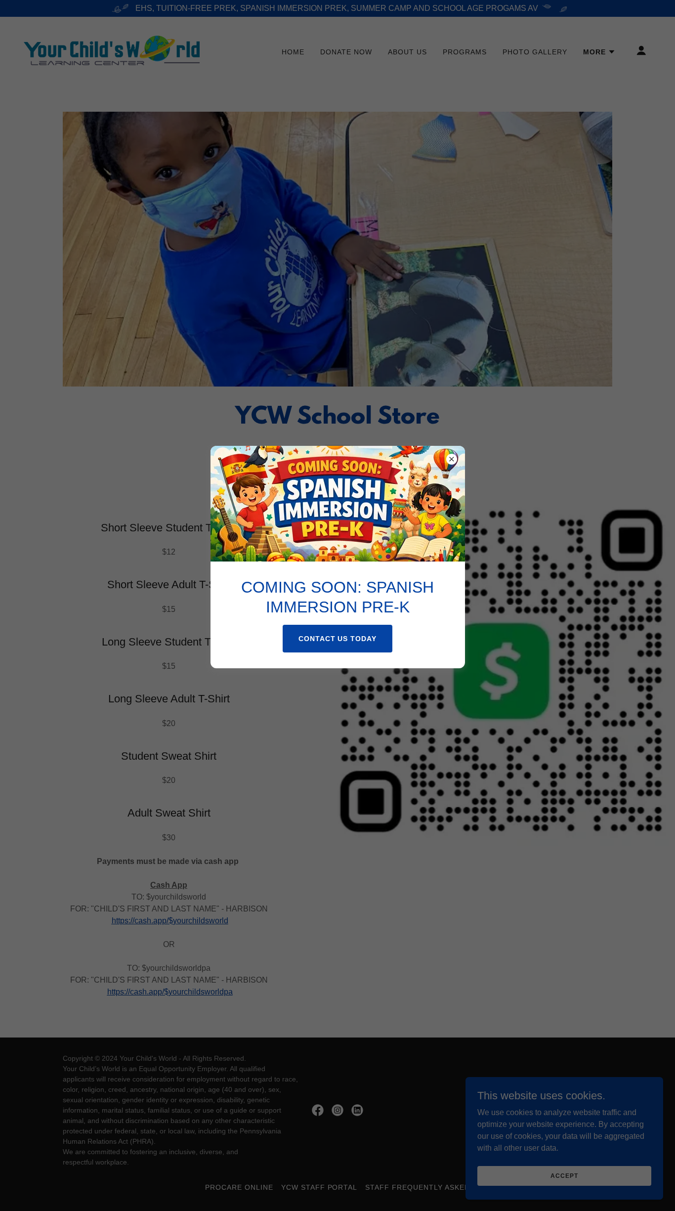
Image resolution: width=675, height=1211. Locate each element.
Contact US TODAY (337, 639)
